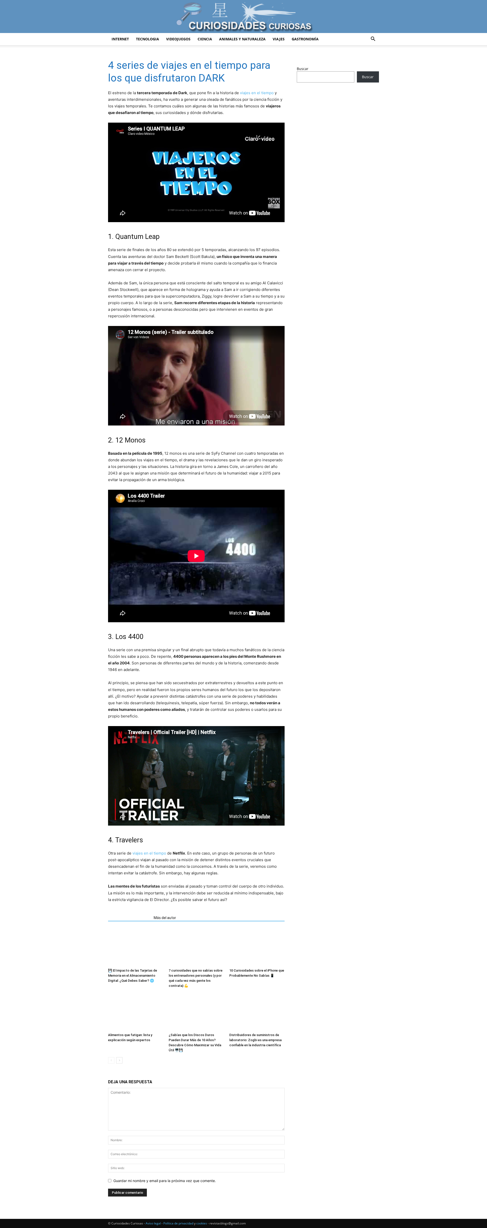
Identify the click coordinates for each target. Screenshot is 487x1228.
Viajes (279, 39)
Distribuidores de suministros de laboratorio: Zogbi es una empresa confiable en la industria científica (255, 1040)
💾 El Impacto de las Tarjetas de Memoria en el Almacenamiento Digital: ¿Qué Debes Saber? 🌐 (132, 976)
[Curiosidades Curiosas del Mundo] (243, 17)
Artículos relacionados (129, 918)
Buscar (302, 68)
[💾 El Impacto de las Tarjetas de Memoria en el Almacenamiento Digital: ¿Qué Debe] (135, 947)
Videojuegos (178, 39)
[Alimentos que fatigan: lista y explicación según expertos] (135, 1012)
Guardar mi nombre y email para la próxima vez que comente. (164, 1180)
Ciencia (205, 39)
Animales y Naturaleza (242, 39)
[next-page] (119, 1060)
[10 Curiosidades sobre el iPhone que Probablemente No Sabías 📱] (257, 947)
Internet (120, 39)
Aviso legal (153, 1223)
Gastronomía (305, 39)
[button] (373, 39)
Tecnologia (147, 39)
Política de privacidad (178, 1223)
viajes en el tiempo (257, 92)
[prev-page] (111, 1060)
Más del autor (165, 918)
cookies (201, 1223)
